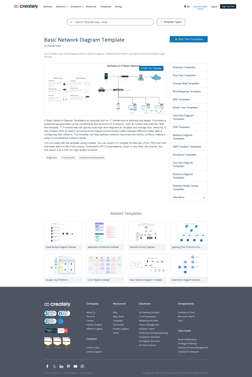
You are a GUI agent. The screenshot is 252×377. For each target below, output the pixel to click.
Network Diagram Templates (182, 136)
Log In (214, 6)
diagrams (52, 157)
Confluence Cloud (186, 312)
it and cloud (68, 157)
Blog (115, 312)
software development (91, 157)
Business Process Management (193, 347)
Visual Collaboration (187, 339)
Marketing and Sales (148, 320)
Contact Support (94, 351)
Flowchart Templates (184, 67)
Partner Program (94, 324)
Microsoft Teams (186, 316)
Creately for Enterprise (188, 351)
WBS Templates (181, 99)
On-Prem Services (147, 345)
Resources (91, 6)
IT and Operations (147, 316)
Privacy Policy (69, 373)
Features (47, 6)
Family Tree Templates (185, 107)
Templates (105, 6)
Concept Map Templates (186, 83)
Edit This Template (152, 68)
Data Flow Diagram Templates (183, 117)
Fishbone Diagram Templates (183, 176)
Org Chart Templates (184, 75)
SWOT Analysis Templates (187, 146)
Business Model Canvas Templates (185, 187)
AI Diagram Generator (149, 341)
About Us (90, 312)
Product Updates (121, 328)
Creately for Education (149, 337)
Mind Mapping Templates (187, 91)
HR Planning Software (149, 312)
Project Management (149, 324)
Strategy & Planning (187, 343)
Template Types (172, 21)
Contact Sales (200, 6)
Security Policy (86, 373)
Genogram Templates (185, 154)
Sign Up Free (228, 6)
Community (118, 324)
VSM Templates (181, 127)
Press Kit (90, 316)
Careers (90, 320)
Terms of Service (52, 373)
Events (116, 332)
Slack (180, 320)
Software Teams (147, 328)
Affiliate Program (94, 328)
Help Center (118, 316)
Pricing (118, 6)
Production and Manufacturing (153, 332)
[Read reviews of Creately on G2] (62, 330)
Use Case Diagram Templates (183, 164)
